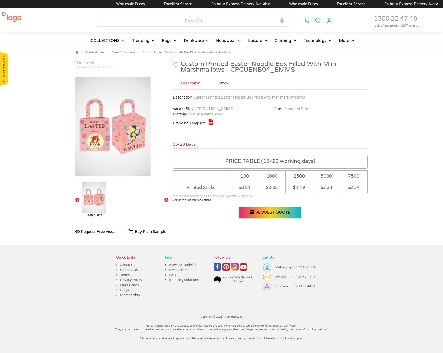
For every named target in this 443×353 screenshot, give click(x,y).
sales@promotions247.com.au (397, 25)
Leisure (255, 40)
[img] (211, 122)
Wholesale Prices (122, 4)
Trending (140, 40)
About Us (127, 265)
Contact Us (129, 270)
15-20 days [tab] (184, 144)
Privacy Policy (131, 280)
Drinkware (194, 40)
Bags (167, 40)
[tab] (190, 85)
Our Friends (129, 285)
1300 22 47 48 (395, 18)
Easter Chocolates (124, 52)
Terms (125, 275)
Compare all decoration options (192, 200)
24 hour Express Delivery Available (233, 4)
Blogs (124, 290)
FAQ (172, 275)
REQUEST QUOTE (272, 212)
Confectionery (95, 52)
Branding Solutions (184, 280)
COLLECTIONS (105, 40)
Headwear (226, 40)
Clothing (283, 40)
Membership (130, 295)
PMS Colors (178, 270)
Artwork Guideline (183, 265)
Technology (315, 40)
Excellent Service (170, 4)
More (344, 40)
